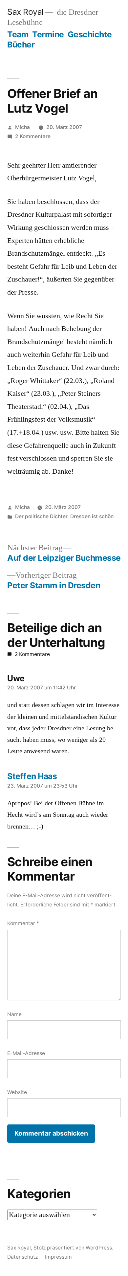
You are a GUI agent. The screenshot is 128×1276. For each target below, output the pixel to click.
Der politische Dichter (41, 516)
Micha (22, 127)
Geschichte (90, 34)
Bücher (20, 44)
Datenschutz (22, 1257)
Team (18, 34)
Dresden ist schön (92, 516)
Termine (48, 34)
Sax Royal (25, 12)
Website (17, 1092)
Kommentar (23, 923)
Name (14, 1014)
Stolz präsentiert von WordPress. (73, 1248)
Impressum (58, 1257)
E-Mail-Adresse (26, 1053)
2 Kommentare (33, 136)
